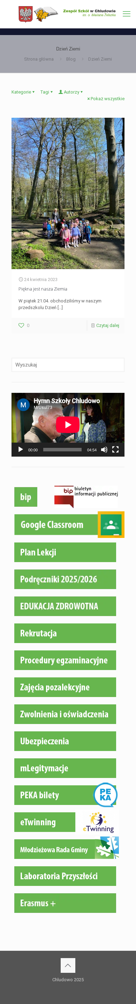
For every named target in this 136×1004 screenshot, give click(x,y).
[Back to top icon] (68, 965)
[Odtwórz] (20, 449)
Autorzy (71, 92)
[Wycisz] (104, 449)
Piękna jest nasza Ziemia (42, 289)
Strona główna (39, 59)
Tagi (44, 92)
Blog (71, 59)
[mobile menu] (127, 14)
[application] (68, 425)
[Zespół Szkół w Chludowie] (68, 14)
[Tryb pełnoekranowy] (115, 449)
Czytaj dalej (107, 325)
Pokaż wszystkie (107, 98)
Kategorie (21, 92)
